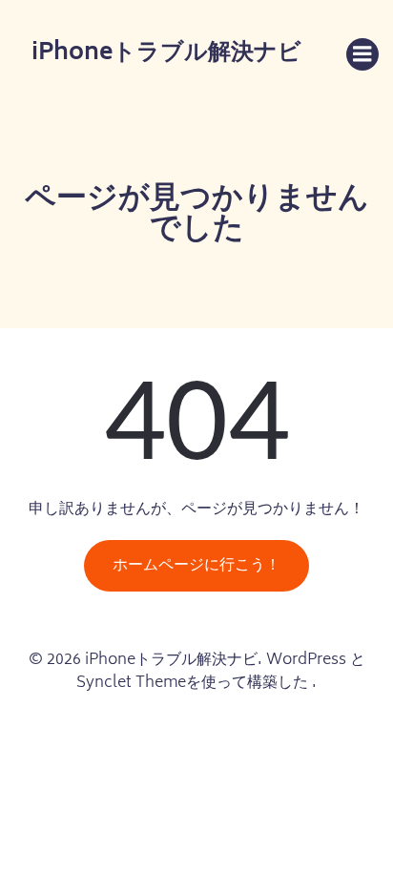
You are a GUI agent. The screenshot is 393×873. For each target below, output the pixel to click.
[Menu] (362, 54)
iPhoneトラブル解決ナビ (166, 54)
